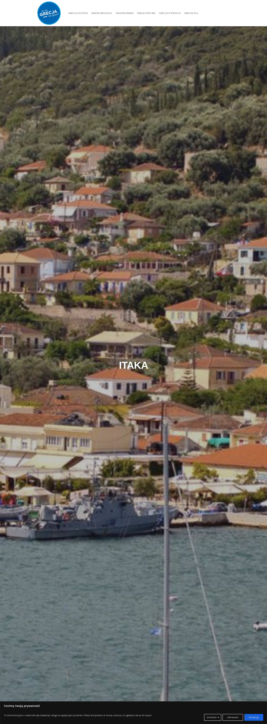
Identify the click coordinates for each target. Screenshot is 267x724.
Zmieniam (212, 717)
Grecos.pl (190, 13)
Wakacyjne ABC (146, 13)
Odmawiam (233, 717)
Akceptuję (254, 717)
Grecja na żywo (78, 13)
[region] (133, 712)
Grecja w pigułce (170, 13)
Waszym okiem (125, 13)
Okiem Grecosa (100, 13)
